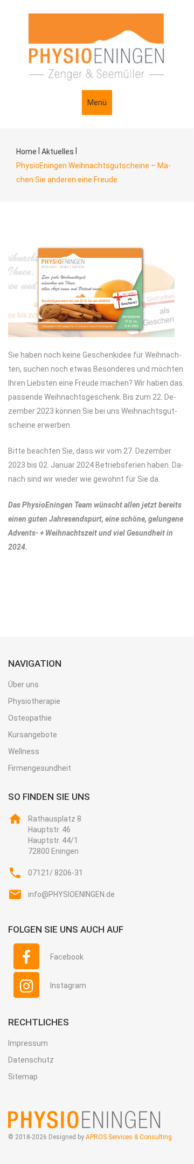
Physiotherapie (34, 701)
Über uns (23, 684)
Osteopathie (30, 718)
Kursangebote (32, 734)
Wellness (23, 751)
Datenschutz (31, 1060)
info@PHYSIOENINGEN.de (71, 894)
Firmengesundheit (39, 768)
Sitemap (23, 1076)
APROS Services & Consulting (129, 1137)
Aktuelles (57, 151)
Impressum (28, 1043)
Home (26, 151)
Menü (97, 102)
